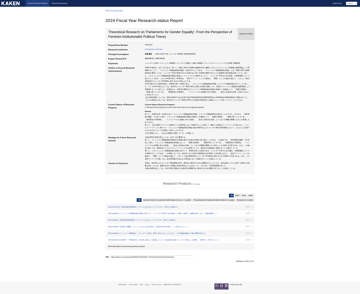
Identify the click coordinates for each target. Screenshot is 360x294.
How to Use (337, 3)
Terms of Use (156, 285)
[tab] (181, 184)
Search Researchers (59, 3)
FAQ (141, 285)
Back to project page (115, 11)
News (147, 285)
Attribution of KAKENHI (172, 285)
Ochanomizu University (154, 49)
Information (122, 285)
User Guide (133, 285)
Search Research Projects (37, 3)
